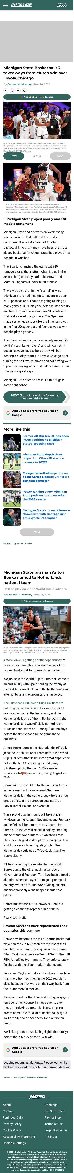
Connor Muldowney (19, 84)
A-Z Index (51, 1136)
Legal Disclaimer (56, 1130)
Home (6, 543)
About (7, 1105)
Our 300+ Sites (55, 1111)
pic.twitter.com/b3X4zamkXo (38, 768)
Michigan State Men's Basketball (31, 1077)
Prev (14, 156)
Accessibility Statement (19, 1136)
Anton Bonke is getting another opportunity (32, 660)
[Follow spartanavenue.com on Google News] (65, 413)
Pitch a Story (53, 1117)
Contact (8, 1111)
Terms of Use (54, 1124)
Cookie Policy (12, 1130)
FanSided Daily (13, 1117)
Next (60, 156)
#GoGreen (10, 768)
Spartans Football (23, 543)
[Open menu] (5, 5)
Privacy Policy (12, 1124)
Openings (51, 1105)
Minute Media (20, 1152)
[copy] (24, 90)
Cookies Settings (14, 1143)
